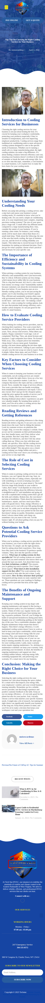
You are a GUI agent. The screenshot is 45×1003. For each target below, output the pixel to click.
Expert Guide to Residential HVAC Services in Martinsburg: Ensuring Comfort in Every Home (28, 810)
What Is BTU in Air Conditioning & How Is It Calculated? (30, 791)
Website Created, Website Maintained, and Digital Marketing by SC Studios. (22, 994)
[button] (6, 7)
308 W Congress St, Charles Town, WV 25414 (20, 957)
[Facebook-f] (22, 900)
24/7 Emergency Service (22, 945)
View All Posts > (26, 743)
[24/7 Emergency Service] (22, 938)
